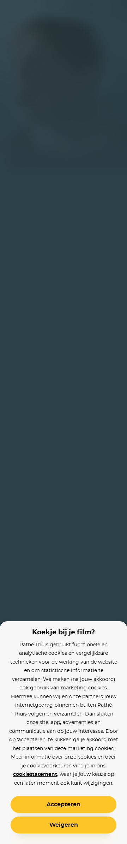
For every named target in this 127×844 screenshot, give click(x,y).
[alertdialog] (63, 422)
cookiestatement (35, 774)
